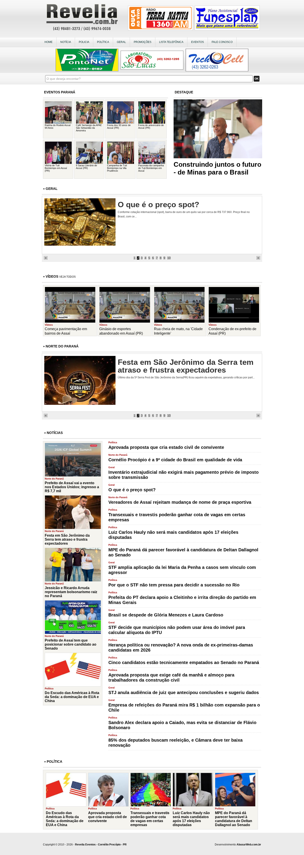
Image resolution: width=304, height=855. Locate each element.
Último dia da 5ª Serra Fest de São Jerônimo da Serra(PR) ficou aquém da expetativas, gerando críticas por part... (186, 377)
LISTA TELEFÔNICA (171, 42)
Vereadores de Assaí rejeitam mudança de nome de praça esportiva (179, 502)
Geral (111, 467)
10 (168, 258)
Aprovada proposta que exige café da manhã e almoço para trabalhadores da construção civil (171, 677)
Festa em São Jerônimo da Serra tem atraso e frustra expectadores (185, 366)
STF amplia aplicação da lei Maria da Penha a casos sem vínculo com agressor (182, 570)
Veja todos (67, 276)
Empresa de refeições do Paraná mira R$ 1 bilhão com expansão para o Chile (184, 707)
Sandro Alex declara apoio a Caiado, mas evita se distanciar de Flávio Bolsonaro (182, 725)
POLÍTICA (103, 42)
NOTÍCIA (65, 42)
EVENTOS (197, 42)
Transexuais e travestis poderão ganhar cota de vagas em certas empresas (176, 517)
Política (112, 442)
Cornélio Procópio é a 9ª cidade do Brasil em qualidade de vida (175, 459)
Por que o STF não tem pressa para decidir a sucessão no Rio (173, 584)
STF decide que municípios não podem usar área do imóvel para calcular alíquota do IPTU (176, 630)
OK (257, 78)
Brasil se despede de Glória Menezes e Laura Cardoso (165, 614)
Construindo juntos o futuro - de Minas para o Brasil (217, 168)
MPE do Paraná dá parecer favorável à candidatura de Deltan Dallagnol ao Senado (183, 552)
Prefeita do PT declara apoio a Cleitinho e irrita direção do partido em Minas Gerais (182, 600)
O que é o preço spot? (158, 204)
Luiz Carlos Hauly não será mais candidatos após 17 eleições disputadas (173, 535)
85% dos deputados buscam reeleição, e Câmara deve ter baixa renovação (175, 743)
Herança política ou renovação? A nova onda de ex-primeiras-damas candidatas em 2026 (180, 647)
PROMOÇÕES (142, 42)
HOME (49, 42)
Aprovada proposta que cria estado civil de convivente (166, 447)
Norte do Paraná (117, 455)
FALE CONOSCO (222, 42)
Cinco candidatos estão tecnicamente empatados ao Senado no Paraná (183, 662)
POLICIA (84, 42)
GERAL (121, 42)
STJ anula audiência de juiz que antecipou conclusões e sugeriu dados (183, 692)
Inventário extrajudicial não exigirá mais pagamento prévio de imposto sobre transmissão (183, 475)
